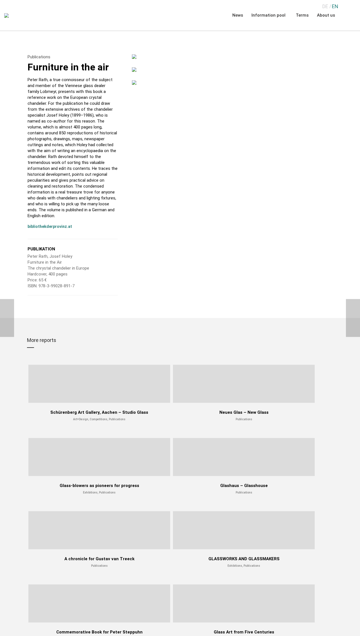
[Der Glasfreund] (353, 318)
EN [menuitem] (335, 6)
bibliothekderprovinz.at (50, 226)
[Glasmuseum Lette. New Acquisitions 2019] (7, 318)
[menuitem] (325, 6)
